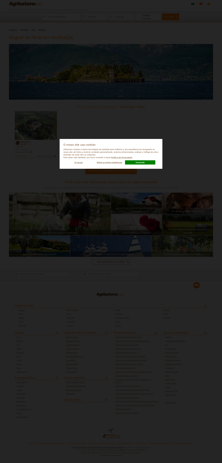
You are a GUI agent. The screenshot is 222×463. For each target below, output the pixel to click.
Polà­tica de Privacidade (121, 157)
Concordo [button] (140, 162)
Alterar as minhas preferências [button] (109, 162)
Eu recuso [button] (79, 162)
